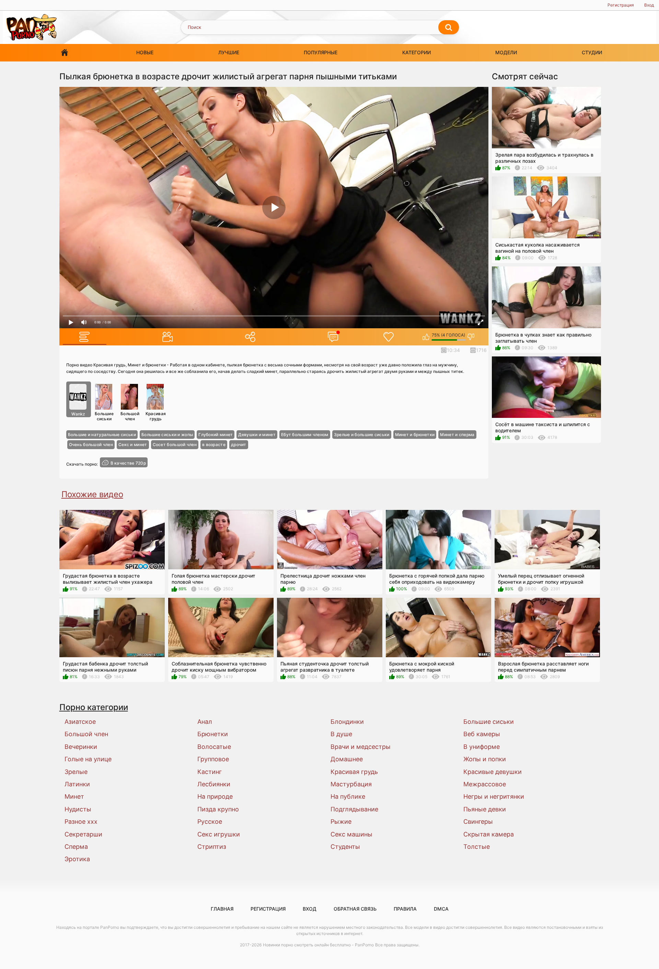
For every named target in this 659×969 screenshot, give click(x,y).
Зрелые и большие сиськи (362, 434)
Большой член (129, 416)
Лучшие (228, 52)
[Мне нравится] (426, 336)
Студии (592, 52)
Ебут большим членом (304, 434)
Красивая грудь (156, 416)
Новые (144, 52)
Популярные (320, 52)
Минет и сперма (457, 434)
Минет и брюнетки (415, 434)
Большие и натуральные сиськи (102, 434)
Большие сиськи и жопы (167, 434)
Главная (64, 52)
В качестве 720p (128, 462)
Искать (448, 27)
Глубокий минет (215, 434)
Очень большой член (91, 444)
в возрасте (214, 444)
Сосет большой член (175, 444)
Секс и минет (132, 444)
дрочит (238, 444)
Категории (416, 52)
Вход (649, 5)
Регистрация (621, 5)
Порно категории (93, 707)
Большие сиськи (104, 416)
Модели (506, 52)
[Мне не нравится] (471, 336)
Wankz (78, 414)
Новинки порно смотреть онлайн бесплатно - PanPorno (318, 944)
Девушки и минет (257, 434)
